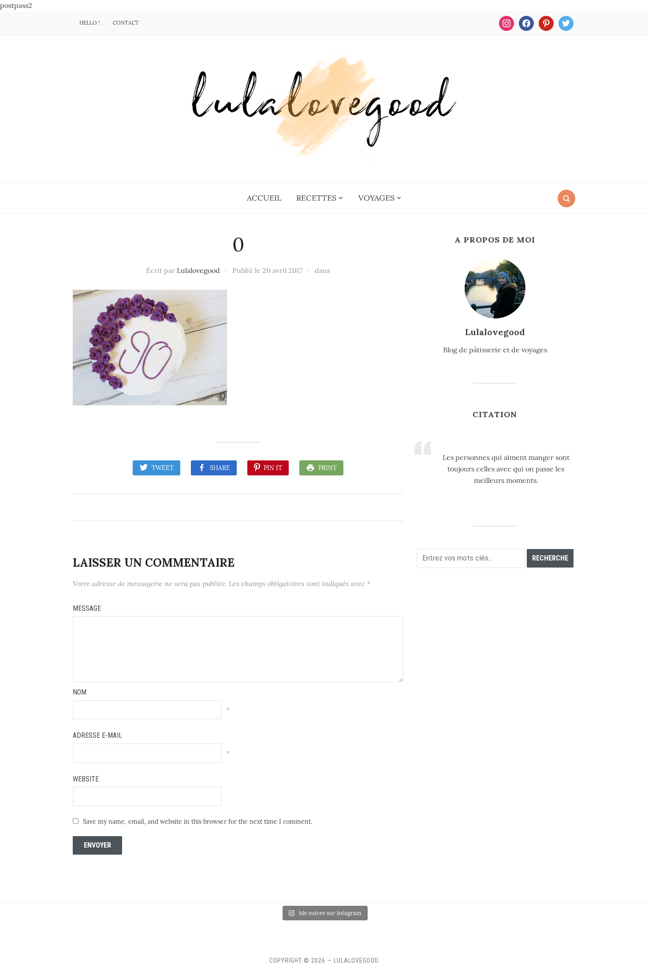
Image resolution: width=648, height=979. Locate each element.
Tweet (163, 468)
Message (87, 608)
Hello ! (89, 22)
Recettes (316, 198)
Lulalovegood (198, 270)
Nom (79, 692)
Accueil (264, 198)
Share (220, 468)
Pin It (273, 468)
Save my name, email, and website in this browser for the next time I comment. (197, 822)
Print (327, 468)
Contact (126, 22)
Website (86, 779)
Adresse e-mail (97, 735)
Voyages (376, 198)
